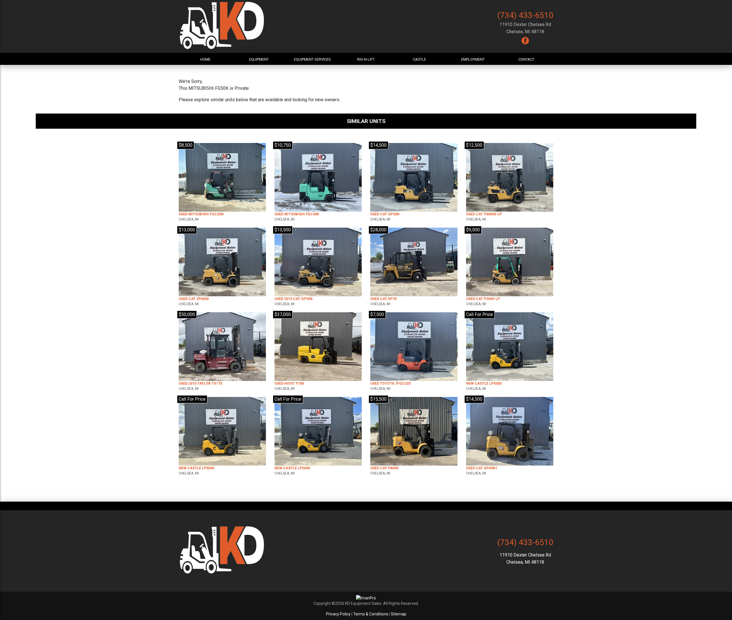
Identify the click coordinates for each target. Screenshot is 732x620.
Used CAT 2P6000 (194, 299)
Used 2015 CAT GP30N (293, 299)
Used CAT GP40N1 (481, 468)
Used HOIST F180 (289, 383)
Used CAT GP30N (384, 214)
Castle (419, 59)
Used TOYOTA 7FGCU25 (390, 383)
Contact (526, 59)
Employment (473, 59)
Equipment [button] (259, 59)
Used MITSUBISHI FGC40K (296, 214)
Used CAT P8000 (384, 468)
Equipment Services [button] (312, 59)
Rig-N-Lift (366, 59)
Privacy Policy (338, 614)
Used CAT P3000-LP (483, 299)
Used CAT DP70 (383, 299)
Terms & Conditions (370, 614)
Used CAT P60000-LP (484, 214)
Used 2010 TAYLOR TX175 (200, 383)
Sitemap (398, 614)
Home (205, 59)
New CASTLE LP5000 (484, 383)
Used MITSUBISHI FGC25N (201, 214)
